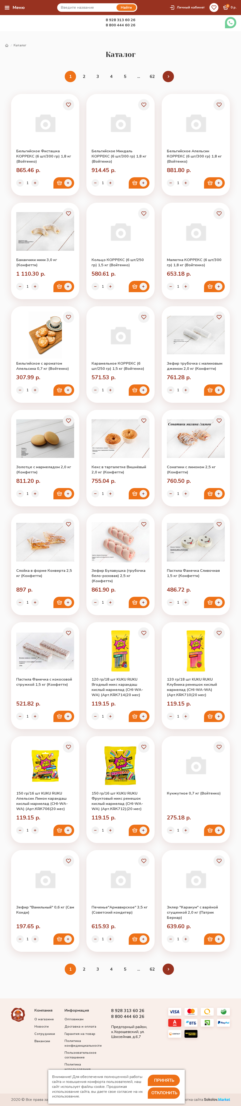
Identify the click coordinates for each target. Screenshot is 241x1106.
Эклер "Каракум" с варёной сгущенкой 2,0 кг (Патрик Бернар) (192, 912)
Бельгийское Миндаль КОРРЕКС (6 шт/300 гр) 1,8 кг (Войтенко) (119, 156)
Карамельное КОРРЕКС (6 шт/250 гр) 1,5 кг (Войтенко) (118, 366)
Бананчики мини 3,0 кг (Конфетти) (36, 262)
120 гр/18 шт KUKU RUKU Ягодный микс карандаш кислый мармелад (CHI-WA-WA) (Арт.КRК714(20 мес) (117, 687)
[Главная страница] (6, 46)
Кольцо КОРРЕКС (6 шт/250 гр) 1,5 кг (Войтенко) (118, 262)
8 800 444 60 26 (120, 25)
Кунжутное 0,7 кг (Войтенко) (194, 793)
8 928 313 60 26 (120, 20)
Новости (41, 1026)
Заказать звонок (230, 22)
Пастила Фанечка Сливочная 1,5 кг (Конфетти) (193, 573)
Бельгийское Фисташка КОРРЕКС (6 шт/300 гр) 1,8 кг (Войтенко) (43, 156)
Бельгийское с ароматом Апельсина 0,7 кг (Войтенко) (42, 366)
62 (152, 76)
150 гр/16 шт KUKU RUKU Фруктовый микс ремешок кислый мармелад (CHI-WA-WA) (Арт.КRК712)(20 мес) (117, 801)
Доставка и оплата (80, 1026)
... (138, 76)
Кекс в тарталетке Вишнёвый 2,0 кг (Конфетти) (119, 469)
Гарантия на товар (79, 1034)
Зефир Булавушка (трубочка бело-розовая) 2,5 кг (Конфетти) (118, 576)
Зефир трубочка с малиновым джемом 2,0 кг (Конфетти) (194, 366)
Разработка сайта (188, 1099)
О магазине (44, 1019)
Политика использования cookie (77, 1069)
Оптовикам (74, 1019)
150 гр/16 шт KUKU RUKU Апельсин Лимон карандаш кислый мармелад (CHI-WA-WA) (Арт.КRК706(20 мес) (42, 801)
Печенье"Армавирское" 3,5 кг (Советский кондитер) (120, 910)
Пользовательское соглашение (80, 1055)
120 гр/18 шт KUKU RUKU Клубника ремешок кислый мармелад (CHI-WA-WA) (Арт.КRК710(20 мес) (192, 687)
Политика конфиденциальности (83, 1043)
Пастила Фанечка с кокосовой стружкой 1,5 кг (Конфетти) (44, 682)
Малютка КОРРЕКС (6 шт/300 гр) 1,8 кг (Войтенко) (194, 262)
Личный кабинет (191, 7)
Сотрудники (44, 1034)
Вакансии (42, 1041)
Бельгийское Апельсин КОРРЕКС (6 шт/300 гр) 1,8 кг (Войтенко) (194, 156)
